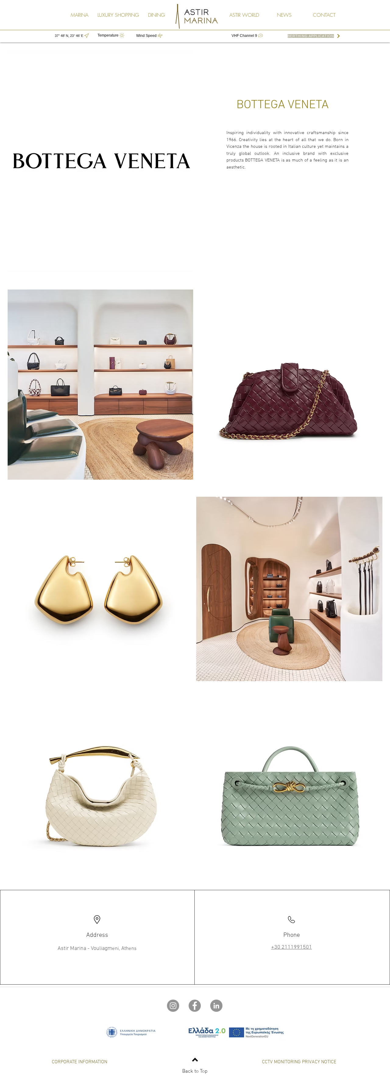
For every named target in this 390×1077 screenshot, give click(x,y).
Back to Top (194, 1071)
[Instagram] (173, 1006)
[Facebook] (195, 1006)
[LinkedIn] (216, 1006)
